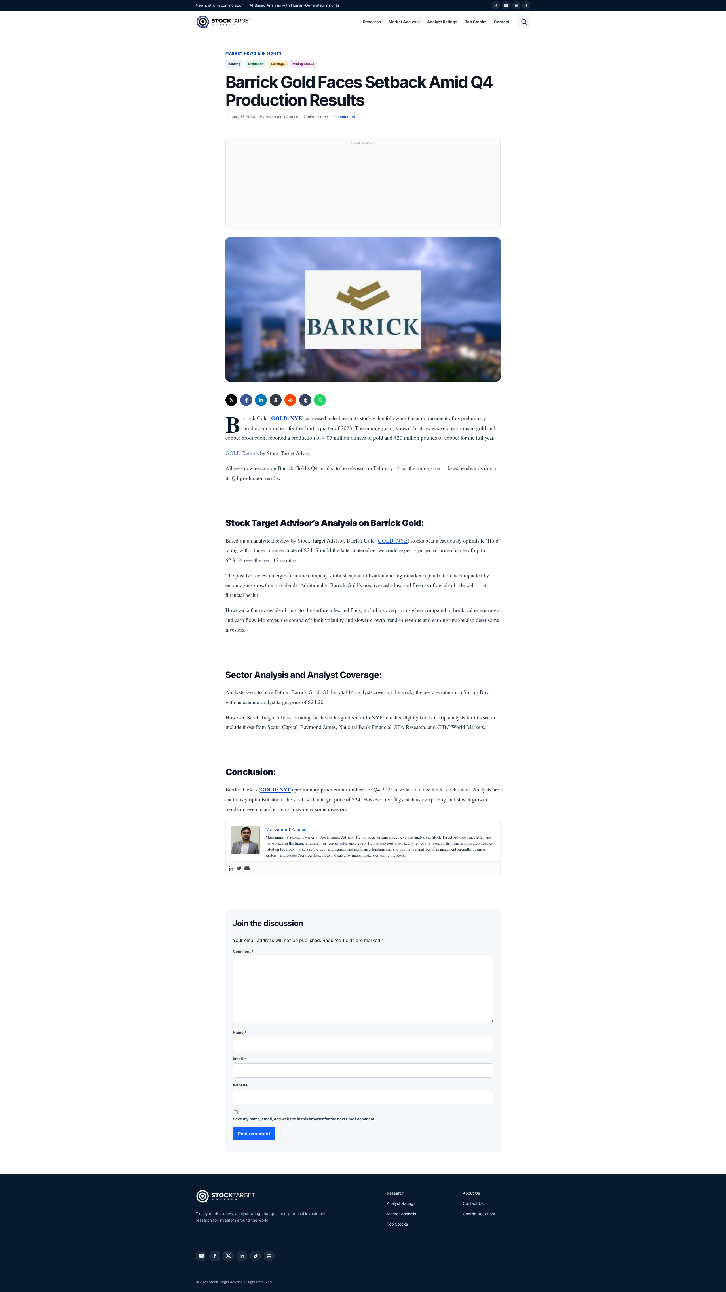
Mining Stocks (303, 64)
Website (240, 1085)
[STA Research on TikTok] (255, 1256)
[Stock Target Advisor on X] (228, 1256)
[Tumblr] (305, 400)
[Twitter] (239, 869)
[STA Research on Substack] (269, 1256)
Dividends (255, 64)
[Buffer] (276, 400)
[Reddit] (290, 400)
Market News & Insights (253, 53)
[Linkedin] (231, 869)
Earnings (278, 64)
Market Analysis (404, 21)
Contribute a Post (479, 1213)
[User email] (247, 869)
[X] (231, 400)
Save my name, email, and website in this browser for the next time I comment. (304, 1119)
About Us (471, 1193)
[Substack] (516, 5)
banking (234, 64)
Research (372, 21)
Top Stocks (475, 21)
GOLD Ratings (242, 453)
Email (239, 1058)
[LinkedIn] (261, 400)
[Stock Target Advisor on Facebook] (214, 1256)
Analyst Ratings (442, 21)
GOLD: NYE (275, 789)
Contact (501, 21)
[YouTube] (506, 5)
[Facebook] (526, 5)
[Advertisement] (363, 186)
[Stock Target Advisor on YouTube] (201, 1256)
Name (239, 1032)
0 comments (344, 116)
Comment (243, 951)
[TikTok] (496, 5)
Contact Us (473, 1203)
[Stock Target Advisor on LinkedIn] (242, 1256)
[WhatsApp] (320, 400)
